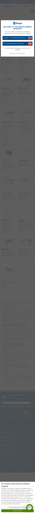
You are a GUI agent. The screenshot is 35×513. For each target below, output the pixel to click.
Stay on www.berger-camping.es (13, 43)
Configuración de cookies (17, 507)
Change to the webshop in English (14, 38)
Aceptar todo (17, 510)
